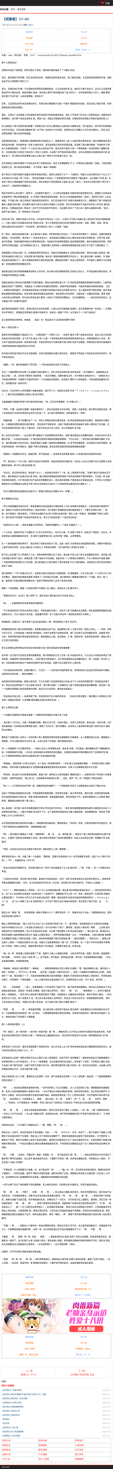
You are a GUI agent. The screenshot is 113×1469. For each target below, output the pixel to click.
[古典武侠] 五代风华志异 (12, 1403)
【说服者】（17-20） (16, 19)
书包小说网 (29, 44)
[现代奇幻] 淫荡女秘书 (11, 1415)
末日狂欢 (5, 1423)
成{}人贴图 (44, 1459)
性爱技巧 (79, 1440)
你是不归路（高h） (29, 1295)
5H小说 (84, 38)
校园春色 (43, 1445)
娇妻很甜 (83, 44)
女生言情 (79, 1450)
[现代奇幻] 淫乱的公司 (11, 1411)
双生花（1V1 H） (84, 1355)
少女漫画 (43, 1454)
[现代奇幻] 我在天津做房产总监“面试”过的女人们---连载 (24, 1394)
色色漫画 (29, 38)
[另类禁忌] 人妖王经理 (11, 1436)
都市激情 (21, 9)
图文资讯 (79, 1454)
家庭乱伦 (6, 1445)
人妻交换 (79, 1445)
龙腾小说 (6, 1454)
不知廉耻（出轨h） (83, 1349)
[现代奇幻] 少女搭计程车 (12, 1390)
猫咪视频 (29, 32)
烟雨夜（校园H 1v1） (83, 50)
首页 (13, 9)
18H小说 (6, 1459)
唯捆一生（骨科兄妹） (29, 1355)
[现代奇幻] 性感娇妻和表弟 (12, 1407)
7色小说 (83, 32)
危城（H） (29, 50)
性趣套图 (79, 1459)
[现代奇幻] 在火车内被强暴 (12, 1432)
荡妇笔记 (5, 1419)
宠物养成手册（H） (84, 1289)
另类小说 (6, 1440)
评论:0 (30, 25)
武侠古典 (43, 1440)
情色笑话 (6, 1450)
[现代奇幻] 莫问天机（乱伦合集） (15, 1399)
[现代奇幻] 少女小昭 (10, 1428)
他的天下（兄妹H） (84, 1295)
